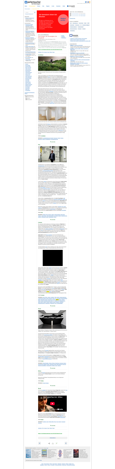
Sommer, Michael (49, 302)
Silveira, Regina (52, 363)
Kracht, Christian (56, 302)
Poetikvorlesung (62, 300)
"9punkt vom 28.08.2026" (76, 45)
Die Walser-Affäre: (28, 54)
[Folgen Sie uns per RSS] (89, 2)
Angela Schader (28, 66)
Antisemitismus (75, 23)
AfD (70, 23)
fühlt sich (49, 124)
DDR (88, 23)
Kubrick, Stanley (58, 215)
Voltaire (44, 302)
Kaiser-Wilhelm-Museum (47, 358)
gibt (46, 246)
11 (83, 14)
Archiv (53, 6)
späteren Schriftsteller (49, 228)
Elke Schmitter (27, 65)
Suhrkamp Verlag (47, 300)
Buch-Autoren (55, 463)
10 (81, 14)
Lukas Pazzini (27, 71)
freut (66, 390)
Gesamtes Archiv (72, 18)
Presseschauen (32, 6)
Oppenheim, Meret (53, 364)
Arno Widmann (27, 90)
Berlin (85, 23)
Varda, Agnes (43, 215)
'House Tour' (60, 130)
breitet (59, 282)
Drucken (62, 35)
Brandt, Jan (57, 300)
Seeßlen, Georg (46, 421)
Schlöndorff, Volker (45, 217)
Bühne (51, 52)
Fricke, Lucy (54, 298)
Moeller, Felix (45, 214)
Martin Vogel (27, 89)
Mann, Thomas (61, 299)
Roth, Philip (45, 297)
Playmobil (59, 298)
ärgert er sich (52, 103)
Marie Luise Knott (28, 67)
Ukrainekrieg (72, 30)
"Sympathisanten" (41, 165)
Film (43, 52)
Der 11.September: (28, 57)
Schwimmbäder (60, 303)
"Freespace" (51, 91)
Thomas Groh (27, 74)
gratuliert (54, 203)
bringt (62, 280)
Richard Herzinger (28, 78)
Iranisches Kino (64, 215)
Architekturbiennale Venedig (48, 138)
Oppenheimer (49, 365)
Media (64, 6)
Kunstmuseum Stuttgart (48, 334)
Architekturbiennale (54, 139)
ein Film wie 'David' (46, 188)
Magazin (47, 6)
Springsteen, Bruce (44, 299)
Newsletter (58, 6)
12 (84, 14)
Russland (79, 28)
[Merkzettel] (56, 443)
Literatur (45, 52)
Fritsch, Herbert (41, 300)
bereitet (43, 372)
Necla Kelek (27, 79)
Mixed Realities (46, 363)
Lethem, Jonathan (51, 297)
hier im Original (49, 234)
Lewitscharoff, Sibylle (42, 298)
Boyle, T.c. (52, 300)
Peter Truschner (28, 83)
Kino (43, 6)
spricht (45, 181)
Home (26, 6)
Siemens (59, 365)
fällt (64, 198)
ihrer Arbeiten (43, 187)
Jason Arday (81, 23)
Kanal (62, 279)
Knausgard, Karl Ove (51, 299)
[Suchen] (35, 12)
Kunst (48, 52)
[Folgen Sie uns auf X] (87, 2)
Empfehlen (63, 36)
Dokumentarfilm (57, 214)
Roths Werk (62, 228)
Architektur (40, 52)
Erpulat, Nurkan (46, 383)
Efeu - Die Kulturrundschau (43, 34)
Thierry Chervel (28, 68)
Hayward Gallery (41, 356)
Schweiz (84, 28)
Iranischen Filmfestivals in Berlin (59, 199)
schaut (44, 200)
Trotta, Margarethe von (51, 215)
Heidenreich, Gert (53, 303)
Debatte (70, 463)
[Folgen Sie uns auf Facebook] (88, 2)
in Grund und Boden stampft (48, 170)
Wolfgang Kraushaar (28, 84)
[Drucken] (52, 443)
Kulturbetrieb (51, 217)
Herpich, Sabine (51, 214)
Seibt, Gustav (40, 302)
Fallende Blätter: (28, 59)
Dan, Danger (59, 421)
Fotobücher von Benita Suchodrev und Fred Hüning (78, 38)
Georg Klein (27, 80)
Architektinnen (48, 139)
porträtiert (40, 279)
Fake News (57, 363)
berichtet (48, 278)
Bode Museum (59, 364)
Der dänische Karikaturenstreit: (30, 51)
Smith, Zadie (57, 297)
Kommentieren (63, 37)
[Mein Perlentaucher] (85, 2)
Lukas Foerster (27, 73)
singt (53, 288)
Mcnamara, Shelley (41, 139)
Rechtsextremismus (73, 28)
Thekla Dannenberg (28, 72)
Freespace (55, 138)
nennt (52, 102)
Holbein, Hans (54, 365)
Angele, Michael (49, 298)
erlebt (49, 76)
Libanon (39, 217)
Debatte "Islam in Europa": (29, 46)
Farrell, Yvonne (60, 138)
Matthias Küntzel (28, 85)
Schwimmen (47, 303)
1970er (55, 217)
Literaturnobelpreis (62, 297)
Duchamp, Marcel (63, 363)
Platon (48, 364)
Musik (54, 52)
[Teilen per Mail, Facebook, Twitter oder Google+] (49, 443)
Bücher (38, 6)
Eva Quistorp (27, 86)
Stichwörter (59, 463)
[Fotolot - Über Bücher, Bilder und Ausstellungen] (74, 36)
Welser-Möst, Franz (52, 421)
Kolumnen (63, 463)
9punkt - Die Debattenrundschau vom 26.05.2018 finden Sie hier (50, 49)
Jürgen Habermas (28, 77)
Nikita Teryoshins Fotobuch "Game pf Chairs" (77, 39)
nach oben (53, 141)
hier (42, 230)
